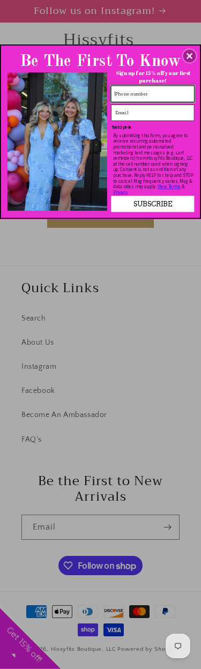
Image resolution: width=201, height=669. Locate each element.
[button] (189, 55)
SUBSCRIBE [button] (152, 203)
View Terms (169, 186)
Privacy (120, 192)
